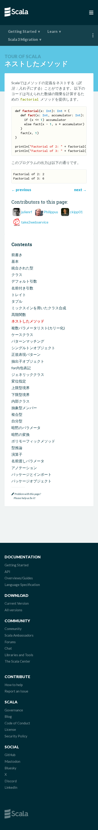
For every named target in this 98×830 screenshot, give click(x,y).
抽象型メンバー (24, 408)
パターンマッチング (27, 341)
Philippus (51, 212)
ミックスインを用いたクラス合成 (38, 308)
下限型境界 (20, 394)
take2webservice (34, 222)
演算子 (16, 454)
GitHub (10, 755)
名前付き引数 (22, 288)
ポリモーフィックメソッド (33, 441)
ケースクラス (22, 334)
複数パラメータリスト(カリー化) (38, 328)
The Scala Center (17, 661)
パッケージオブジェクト (31, 481)
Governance (14, 710)
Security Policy (16, 736)
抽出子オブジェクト (27, 361)
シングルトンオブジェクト (33, 348)
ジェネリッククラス (27, 374)
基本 (15, 261)
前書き (16, 254)
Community (13, 629)
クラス (16, 274)
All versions (13, 610)
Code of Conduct (17, 723)
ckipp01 (76, 212)
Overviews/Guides (19, 578)
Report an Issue (16, 691)
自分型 (16, 421)
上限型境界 (20, 387)
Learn (52, 31)
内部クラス (20, 401)
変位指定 (18, 381)
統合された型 (22, 268)
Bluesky (10, 768)
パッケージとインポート (31, 474)
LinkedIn (11, 787)
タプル (16, 301)
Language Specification (22, 585)
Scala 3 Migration (23, 39)
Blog (8, 716)
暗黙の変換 (20, 434)
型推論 (16, 447)
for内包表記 (21, 368)
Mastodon (12, 761)
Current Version (17, 603)
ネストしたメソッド (27, 321)
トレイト (18, 294)
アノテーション (24, 468)
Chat (8, 648)
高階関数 (18, 314)
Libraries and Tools (19, 655)
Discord (11, 781)
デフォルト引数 (24, 281)
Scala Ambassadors (19, 635)
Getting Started (22, 31)
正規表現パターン (26, 354)
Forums (10, 642)
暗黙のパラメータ (26, 427)
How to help (14, 685)
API (7, 572)
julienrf (26, 212)
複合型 (16, 414)
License (10, 729)
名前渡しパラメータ (27, 461)
